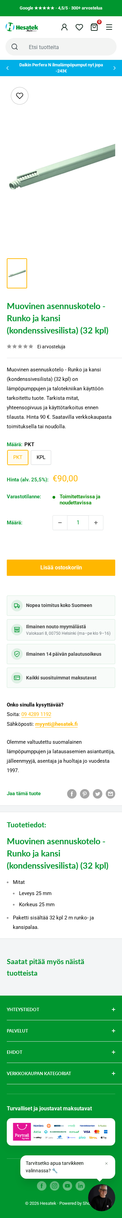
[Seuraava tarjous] (114, 68)
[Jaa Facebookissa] (72, 794)
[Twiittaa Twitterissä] (97, 794)
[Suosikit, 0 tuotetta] (79, 27)
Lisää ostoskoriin (61, 567)
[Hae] (14, 47)
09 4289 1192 (36, 714)
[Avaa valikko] (109, 27)
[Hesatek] (21, 27)
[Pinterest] (84, 794)
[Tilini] (64, 27)
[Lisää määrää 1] (96, 523)
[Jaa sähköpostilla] (110, 794)
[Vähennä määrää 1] (60, 523)
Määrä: (14, 523)
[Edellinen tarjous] (7, 68)
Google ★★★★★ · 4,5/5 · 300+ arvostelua (61, 7)
